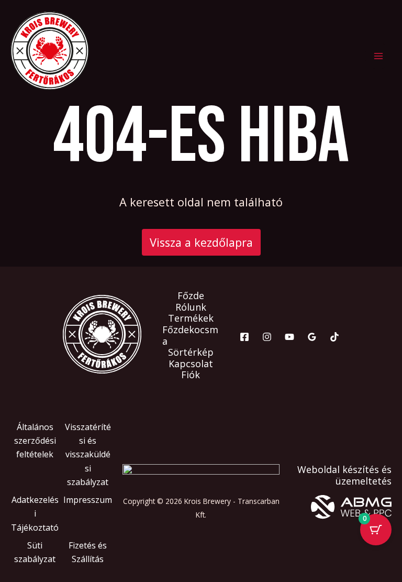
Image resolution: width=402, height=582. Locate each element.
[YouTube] (289, 337)
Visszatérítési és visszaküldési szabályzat (88, 454)
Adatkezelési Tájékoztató (35, 513)
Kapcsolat (191, 364)
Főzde (190, 296)
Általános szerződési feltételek (35, 440)
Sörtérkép (191, 352)
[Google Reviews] (312, 337)
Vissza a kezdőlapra (201, 242)
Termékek (191, 318)
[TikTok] (334, 337)
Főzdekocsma (190, 335)
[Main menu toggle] (378, 56)
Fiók (190, 375)
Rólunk (190, 307)
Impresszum (87, 500)
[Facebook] (244, 337)
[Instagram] (267, 337)
